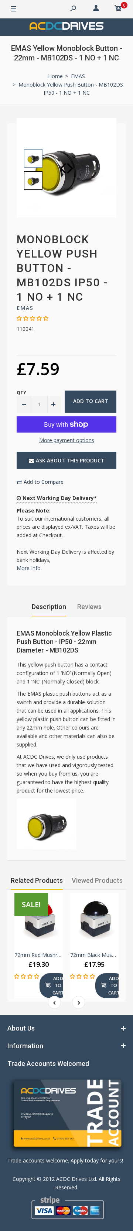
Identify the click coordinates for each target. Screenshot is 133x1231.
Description (49, 607)
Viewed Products (97, 880)
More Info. (29, 567)
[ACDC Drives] (66, 27)
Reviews (89, 607)
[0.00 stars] (32, 318)
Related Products (37, 880)
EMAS (25, 307)
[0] (118, 9)
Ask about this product (70, 460)
